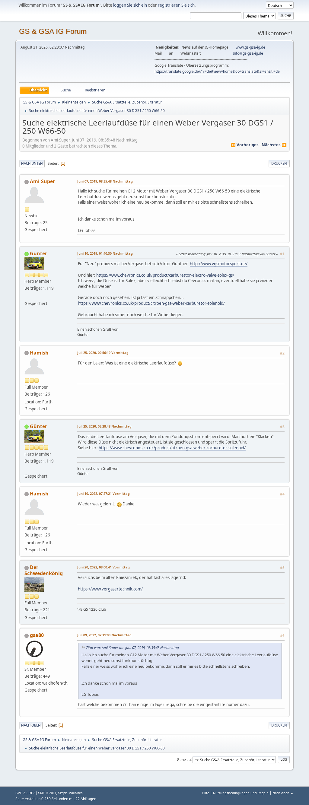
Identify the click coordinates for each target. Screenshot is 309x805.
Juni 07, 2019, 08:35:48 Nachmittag (105, 181)
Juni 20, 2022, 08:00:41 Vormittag (103, 567)
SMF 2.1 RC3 (25, 793)
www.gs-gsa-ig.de (250, 47)
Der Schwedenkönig (43, 570)
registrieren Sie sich (176, 5)
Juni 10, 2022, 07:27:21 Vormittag (103, 493)
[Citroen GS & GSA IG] (26, 296)
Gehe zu (184, 759)
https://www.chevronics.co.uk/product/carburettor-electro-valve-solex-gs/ (165, 275)
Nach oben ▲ (283, 793)
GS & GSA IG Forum (53, 31)
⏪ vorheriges (245, 145)
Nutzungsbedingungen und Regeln (241, 793)
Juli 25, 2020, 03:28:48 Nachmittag (104, 426)
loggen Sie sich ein (130, 5)
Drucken (279, 163)
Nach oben (31, 725)
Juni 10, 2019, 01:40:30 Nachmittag (105, 253)
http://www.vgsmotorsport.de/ (218, 263)
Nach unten (32, 163)
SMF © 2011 (47, 793)
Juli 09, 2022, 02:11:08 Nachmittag (104, 635)
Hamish (39, 352)
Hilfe (205, 793)
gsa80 (37, 635)
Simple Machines (70, 793)
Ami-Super (42, 181)
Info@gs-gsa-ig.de (248, 53)
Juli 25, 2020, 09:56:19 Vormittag (103, 352)
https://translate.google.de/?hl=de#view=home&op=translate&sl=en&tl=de (217, 71)
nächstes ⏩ (274, 145)
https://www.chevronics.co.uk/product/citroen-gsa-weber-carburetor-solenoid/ (151, 303)
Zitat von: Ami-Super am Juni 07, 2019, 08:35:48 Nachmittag (132, 647)
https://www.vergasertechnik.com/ (110, 589)
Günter (38, 253)
